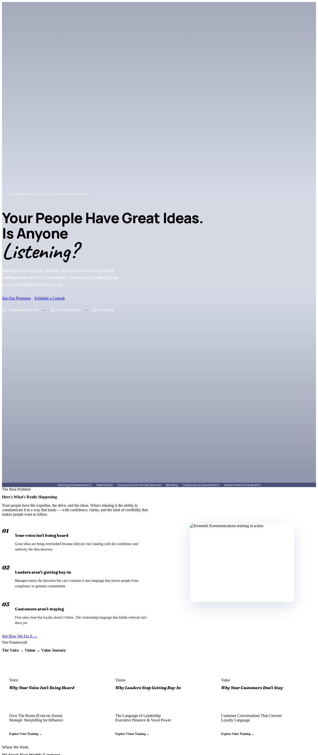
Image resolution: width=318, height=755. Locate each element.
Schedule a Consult (49, 298)
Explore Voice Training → (25, 734)
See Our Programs (16, 298)
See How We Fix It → (19, 636)
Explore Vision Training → (132, 734)
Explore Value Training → (237, 734)
